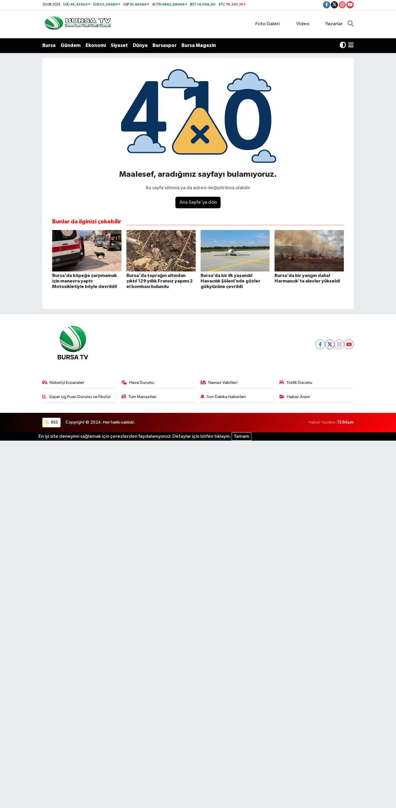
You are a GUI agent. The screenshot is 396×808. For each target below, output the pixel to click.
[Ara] (351, 24)
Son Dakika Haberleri (226, 397)
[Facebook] (320, 344)
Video (302, 23)
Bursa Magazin (198, 45)
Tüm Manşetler (142, 397)
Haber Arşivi (298, 397)
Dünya (140, 45)
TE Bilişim (345, 422)
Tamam (241, 436)
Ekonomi (96, 45)
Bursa (49, 45)
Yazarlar (334, 23)
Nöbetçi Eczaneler (67, 382)
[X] (330, 344)
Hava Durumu (141, 382)
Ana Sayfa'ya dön (198, 202)
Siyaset (119, 45)
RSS (54, 422)
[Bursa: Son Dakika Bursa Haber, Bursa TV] (77, 24)
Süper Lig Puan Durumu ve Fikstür (80, 397)
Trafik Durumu (299, 382)
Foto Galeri (267, 23)
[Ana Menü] (351, 45)
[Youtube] (349, 344)
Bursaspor (164, 45)
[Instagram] (339, 344)
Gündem (71, 45)
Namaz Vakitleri (222, 382)
